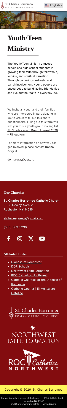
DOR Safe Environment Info (25, 403)
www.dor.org (49, 403)
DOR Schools (20, 266)
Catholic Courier (22, 288)
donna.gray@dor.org (21, 159)
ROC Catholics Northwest (29, 275)
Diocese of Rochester (26, 262)
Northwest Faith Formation (30, 271)
